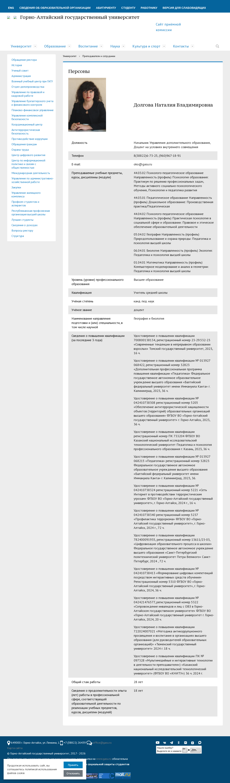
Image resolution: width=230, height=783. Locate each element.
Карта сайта (14, 748)
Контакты (181, 46)
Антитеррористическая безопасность (26, 131)
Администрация (21, 76)
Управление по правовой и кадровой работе (28, 93)
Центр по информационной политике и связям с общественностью (28, 164)
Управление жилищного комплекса (26, 194)
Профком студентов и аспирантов (25, 203)
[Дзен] (193, 742)
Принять (73, 764)
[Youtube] (158, 742)
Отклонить (73, 773)
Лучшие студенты (22, 219)
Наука (115, 46)
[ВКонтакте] (165, 742)
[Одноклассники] (179, 742)
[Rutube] (186, 742)
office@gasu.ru (102, 742)
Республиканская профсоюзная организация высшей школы (31, 212)
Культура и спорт (146, 46)
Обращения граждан (24, 144)
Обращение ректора (24, 59)
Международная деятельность (31, 173)
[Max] (200, 742)
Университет (21, 46)
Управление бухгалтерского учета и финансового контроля (32, 102)
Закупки (16, 187)
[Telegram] (172, 742)
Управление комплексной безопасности (27, 117)
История (17, 65)
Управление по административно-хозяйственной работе (33, 180)
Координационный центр (27, 124)
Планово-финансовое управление (33, 110)
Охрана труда (20, 149)
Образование (55, 46)
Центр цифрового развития (28, 155)
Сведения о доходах (25, 225)
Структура (18, 236)
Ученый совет (20, 70)
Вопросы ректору (22, 230)
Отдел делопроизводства (28, 86)
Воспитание (88, 46)
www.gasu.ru (103, 759)
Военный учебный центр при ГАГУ (32, 81)
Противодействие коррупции (30, 139)
